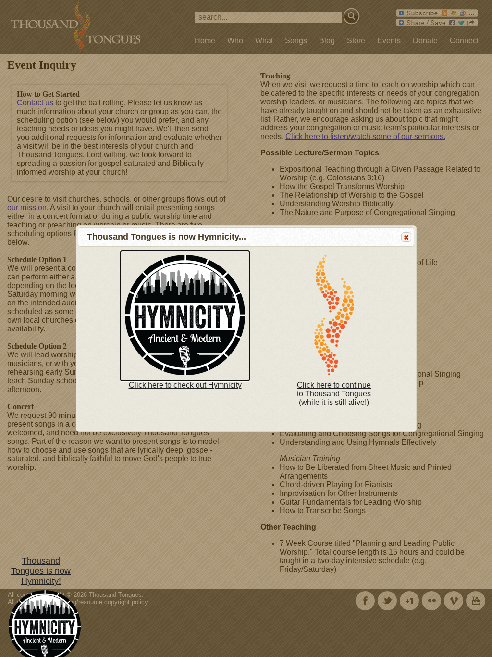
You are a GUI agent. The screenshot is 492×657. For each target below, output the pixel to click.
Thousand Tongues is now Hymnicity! (41, 571)
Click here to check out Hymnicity (185, 385)
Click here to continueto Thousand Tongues (334, 389)
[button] (406, 237)
